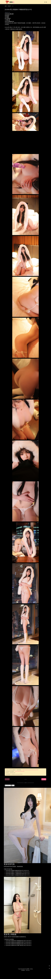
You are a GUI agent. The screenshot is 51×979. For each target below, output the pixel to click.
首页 (6, 6)
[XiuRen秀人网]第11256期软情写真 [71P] (15, 872)
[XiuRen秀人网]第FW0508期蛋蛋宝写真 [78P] (16, 943)
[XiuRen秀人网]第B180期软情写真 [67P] (15, 870)
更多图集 (12, 939)
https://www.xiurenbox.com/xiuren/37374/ (30, 769)
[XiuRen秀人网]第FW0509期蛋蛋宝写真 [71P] (16, 942)
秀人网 (9, 6)
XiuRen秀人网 (8, 785)
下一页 (43, 779)
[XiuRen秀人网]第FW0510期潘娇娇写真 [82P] (16, 940)
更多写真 (10, 869)
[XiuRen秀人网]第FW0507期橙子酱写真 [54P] (16, 945)
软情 (13, 785)
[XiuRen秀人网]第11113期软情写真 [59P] (15, 873)
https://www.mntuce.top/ (19, 771)
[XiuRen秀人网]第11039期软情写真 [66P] (15, 875)
